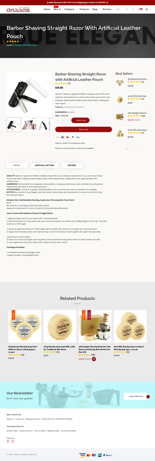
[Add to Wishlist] (93, 120)
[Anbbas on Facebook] (8, 441)
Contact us (19, 419)
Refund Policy (12, 431)
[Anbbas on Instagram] (12, 441)
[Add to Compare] (98, 120)
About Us (10, 419)
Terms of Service (26, 431)
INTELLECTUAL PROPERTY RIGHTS (57, 419)
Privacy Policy (40, 431)
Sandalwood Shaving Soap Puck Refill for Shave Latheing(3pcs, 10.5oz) (22, 349)
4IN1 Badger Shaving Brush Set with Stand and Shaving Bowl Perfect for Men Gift (94, 349)
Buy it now (83, 129)
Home (9, 45)
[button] (136, 82)
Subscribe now (136, 396)
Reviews (72, 165)
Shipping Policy (53, 431)
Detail (17, 165)
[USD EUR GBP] (118, 9)
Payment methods (68, 431)
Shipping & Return (44, 165)
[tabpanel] (132, 112)
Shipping (59, 107)
